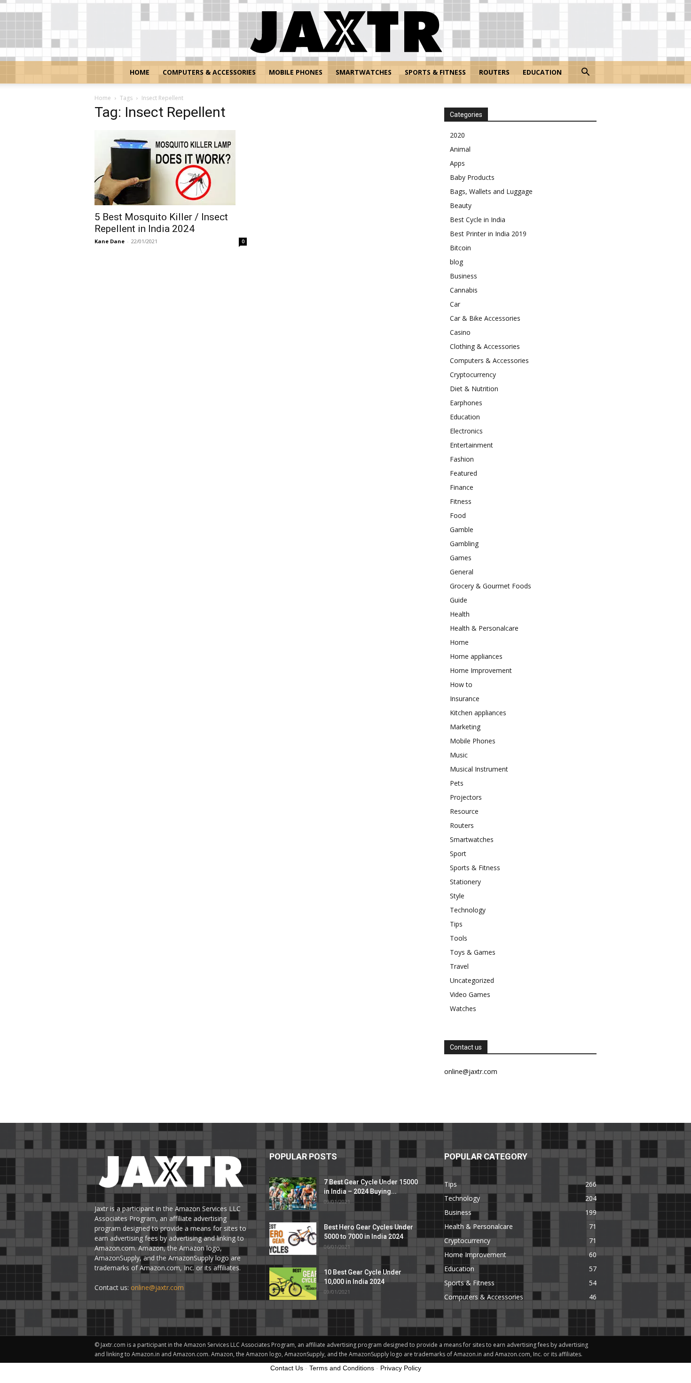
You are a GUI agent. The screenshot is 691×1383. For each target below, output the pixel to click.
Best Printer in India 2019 (488, 233)
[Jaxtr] (345, 31)
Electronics (466, 430)
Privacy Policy (400, 1368)
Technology (468, 909)
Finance (461, 487)
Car (455, 304)
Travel (459, 966)
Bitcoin (460, 247)
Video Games (470, 994)
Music (459, 754)
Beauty (460, 205)
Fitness (460, 501)
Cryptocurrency (473, 374)
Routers (494, 72)
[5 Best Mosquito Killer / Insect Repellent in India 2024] (170, 167)
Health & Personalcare (484, 628)
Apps (457, 163)
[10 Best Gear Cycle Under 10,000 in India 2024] (292, 1283)
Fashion (462, 459)
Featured (463, 473)
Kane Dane (109, 241)
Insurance (464, 698)
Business (463, 275)
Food (458, 515)
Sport (458, 853)
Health (460, 614)
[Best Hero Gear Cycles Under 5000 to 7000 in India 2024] (292, 1238)
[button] (585, 73)
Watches (463, 1008)
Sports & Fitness (435, 72)
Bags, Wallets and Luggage (491, 191)
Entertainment (471, 444)
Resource (464, 811)
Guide (458, 599)
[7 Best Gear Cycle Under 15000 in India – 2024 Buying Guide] (292, 1193)
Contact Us (286, 1368)
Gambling (464, 543)
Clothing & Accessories (485, 346)
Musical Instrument (479, 769)
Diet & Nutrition (474, 388)
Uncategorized (472, 980)
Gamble (461, 529)
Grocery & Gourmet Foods (490, 585)
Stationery (465, 881)
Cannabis (464, 290)
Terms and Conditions (341, 1368)
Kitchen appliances (478, 712)
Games (460, 557)
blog (456, 261)
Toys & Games (472, 952)
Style (457, 895)
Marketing (465, 726)
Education (542, 72)
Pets (456, 783)
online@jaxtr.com (157, 1287)
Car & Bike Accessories (485, 318)
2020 (457, 135)
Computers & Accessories (209, 72)
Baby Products (472, 177)
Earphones (466, 402)
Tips (456, 923)
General (461, 571)
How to (461, 684)
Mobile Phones (295, 72)
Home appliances (476, 656)
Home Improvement (481, 670)
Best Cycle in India (477, 219)
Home (139, 72)
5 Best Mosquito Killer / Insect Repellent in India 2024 (161, 222)
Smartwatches (364, 72)
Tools (458, 938)
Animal (460, 149)
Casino (460, 332)
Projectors (466, 797)
